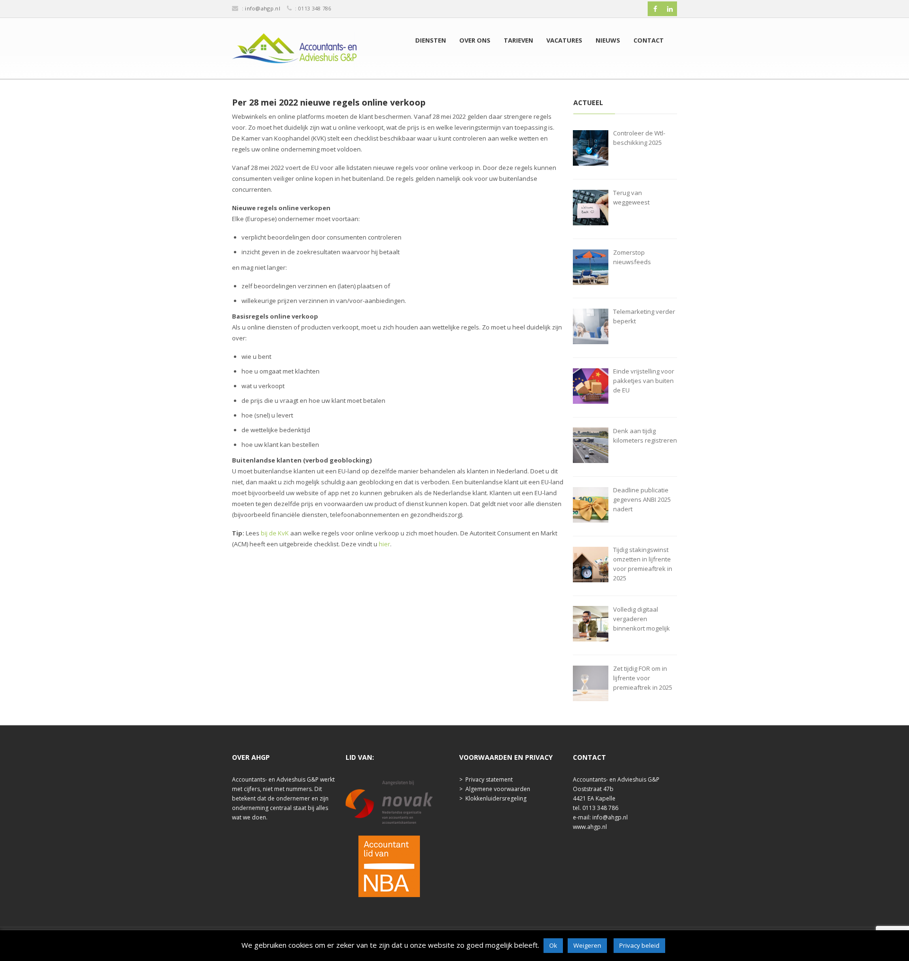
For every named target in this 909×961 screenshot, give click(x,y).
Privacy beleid (639, 945)
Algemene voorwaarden (497, 789)
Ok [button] (553, 945)
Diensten (430, 40)
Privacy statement (489, 779)
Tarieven (518, 40)
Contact (648, 40)
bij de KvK (275, 533)
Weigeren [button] (587, 945)
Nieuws (608, 40)
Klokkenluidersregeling (495, 798)
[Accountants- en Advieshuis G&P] (294, 50)
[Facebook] (655, 9)
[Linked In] (670, 9)
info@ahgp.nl (262, 8)
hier (384, 544)
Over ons (474, 40)
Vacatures (564, 40)
